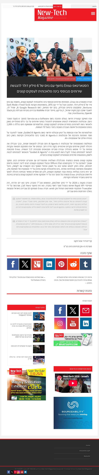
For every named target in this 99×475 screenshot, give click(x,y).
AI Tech (79, 79)
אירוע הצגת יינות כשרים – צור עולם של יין (21, 358)
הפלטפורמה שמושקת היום (32, 124)
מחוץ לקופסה (40, 307)
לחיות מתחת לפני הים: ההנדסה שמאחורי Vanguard (21, 314)
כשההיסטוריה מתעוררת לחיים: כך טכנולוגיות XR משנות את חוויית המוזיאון (21, 326)
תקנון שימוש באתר (84, 451)
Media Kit (87, 456)
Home (88, 445)
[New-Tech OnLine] (65, 14)
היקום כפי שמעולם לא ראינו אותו (21, 346)
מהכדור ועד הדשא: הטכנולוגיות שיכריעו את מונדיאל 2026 (22, 336)
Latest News (87, 79)
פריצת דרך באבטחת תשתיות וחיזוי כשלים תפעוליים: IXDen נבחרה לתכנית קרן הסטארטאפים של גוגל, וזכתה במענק (73, 280)
